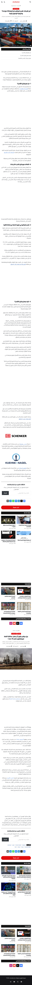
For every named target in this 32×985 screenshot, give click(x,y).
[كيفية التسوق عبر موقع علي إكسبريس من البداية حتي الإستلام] (24, 591)
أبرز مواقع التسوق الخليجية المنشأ (24, 540)
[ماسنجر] (16, 501)
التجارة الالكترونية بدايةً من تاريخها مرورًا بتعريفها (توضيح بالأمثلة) (8, 541)
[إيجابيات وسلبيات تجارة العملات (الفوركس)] (24, 520)
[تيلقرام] (10, 501)
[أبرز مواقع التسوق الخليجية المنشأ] (24, 535)
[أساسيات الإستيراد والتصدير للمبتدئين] (8, 591)
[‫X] (21, 501)
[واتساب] (13, 501)
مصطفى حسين (23, 21)
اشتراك (5, 493)
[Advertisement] (16, 63)
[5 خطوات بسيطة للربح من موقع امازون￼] (8, 520)
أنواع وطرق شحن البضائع (25, 419)
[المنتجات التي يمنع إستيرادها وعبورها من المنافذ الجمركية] (8, 606)
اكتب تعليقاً (16, 507)
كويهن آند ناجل (22, 468)
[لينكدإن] (19, 501)
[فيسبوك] (24, 501)
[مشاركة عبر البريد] (8, 501)
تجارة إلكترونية (13, 5)
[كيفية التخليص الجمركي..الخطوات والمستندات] (24, 606)
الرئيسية (18, 5)
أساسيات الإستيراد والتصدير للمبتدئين (10, 597)
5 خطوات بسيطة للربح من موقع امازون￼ (9, 526)
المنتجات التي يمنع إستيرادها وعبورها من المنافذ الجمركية (9, 612)
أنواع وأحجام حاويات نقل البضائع (18, 264)
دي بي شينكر (23, 444)
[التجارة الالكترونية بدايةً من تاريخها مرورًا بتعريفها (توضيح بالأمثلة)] (8, 535)
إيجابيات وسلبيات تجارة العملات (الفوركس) (25, 526)
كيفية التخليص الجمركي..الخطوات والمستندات (24, 612)
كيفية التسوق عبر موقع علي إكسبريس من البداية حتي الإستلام (24, 597)
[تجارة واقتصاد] (16, 2)
